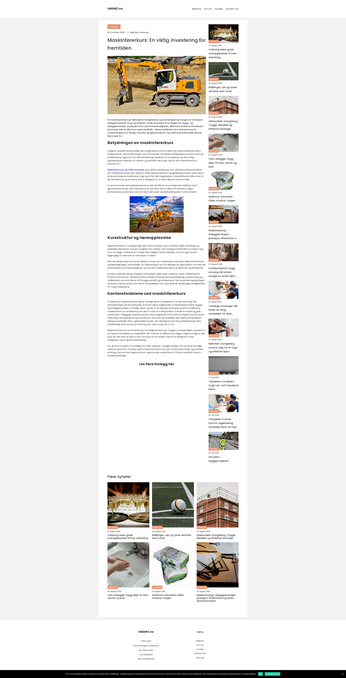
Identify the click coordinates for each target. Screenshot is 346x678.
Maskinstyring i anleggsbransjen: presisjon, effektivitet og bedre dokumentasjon (223, 234)
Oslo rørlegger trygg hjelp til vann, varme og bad (223, 162)
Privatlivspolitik (272, 674)
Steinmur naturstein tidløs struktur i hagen (222, 198)
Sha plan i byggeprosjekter (219, 459)
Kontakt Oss (232, 8)
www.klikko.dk (148, 658)
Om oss (208, 8)
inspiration (114, 27)
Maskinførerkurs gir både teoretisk (125, 169)
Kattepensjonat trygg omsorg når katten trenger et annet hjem (222, 272)
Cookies (218, 8)
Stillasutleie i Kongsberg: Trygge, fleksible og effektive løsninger (223, 125)
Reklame (196, 8)
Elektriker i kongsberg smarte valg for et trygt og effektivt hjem (223, 347)
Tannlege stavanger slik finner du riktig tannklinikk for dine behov (223, 310)
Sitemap (200, 657)
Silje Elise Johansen (139, 32)
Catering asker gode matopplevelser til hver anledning (223, 53)
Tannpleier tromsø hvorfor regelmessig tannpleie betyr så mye (223, 423)
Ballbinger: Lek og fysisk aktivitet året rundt (223, 89)
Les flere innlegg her (156, 364)
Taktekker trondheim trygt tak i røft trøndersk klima (223, 385)
